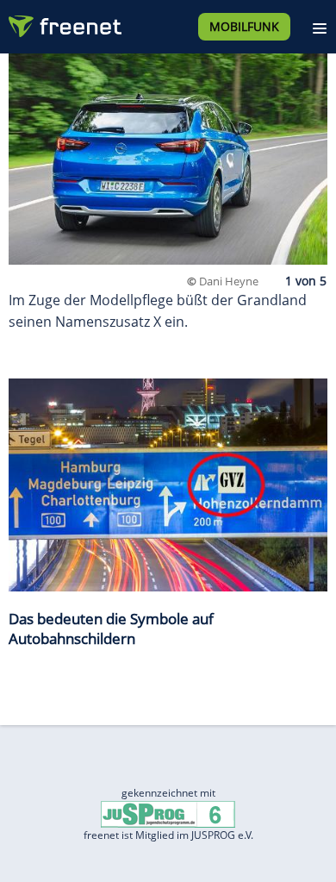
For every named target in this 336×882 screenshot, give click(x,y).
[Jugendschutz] (168, 813)
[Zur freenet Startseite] (64, 22)
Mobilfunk (244, 26)
